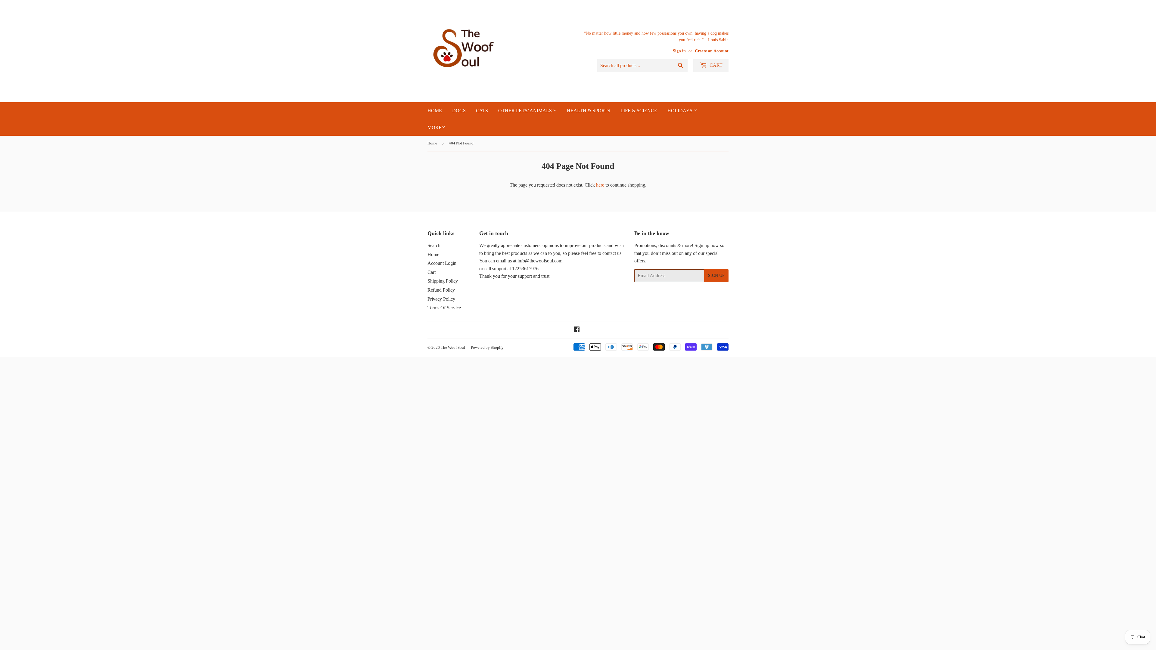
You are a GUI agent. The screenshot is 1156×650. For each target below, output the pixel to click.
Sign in (679, 51)
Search (433, 245)
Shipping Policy (442, 280)
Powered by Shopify (487, 347)
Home (432, 143)
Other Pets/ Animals (525, 110)
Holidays (680, 110)
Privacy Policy (441, 299)
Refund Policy (441, 289)
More (434, 127)
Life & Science (638, 110)
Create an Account (712, 51)
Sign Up (716, 275)
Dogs (459, 110)
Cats (482, 110)
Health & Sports (588, 110)
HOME (434, 110)
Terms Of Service (444, 307)
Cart (715, 65)
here (600, 184)
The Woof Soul (453, 347)
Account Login (441, 263)
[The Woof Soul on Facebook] (576, 330)
